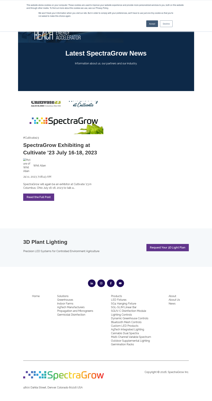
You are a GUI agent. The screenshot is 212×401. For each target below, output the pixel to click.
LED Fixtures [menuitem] (119, 299)
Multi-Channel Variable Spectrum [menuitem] (131, 336)
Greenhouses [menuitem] (65, 299)
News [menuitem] (172, 303)
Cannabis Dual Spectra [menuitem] (125, 333)
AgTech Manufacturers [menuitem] (71, 307)
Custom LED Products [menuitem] (124, 325)
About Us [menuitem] (174, 299)
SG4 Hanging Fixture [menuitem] (123, 303)
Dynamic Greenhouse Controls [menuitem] (129, 318)
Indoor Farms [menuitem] (65, 303)
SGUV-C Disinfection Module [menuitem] (128, 310)
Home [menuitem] (36, 296)
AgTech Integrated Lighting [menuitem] (127, 329)
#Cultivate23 (31, 137)
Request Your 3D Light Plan (167, 247)
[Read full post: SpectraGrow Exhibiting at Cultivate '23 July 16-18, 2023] (63, 117)
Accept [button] (152, 23)
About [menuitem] (172, 296)
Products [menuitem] (116, 296)
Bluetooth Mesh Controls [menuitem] (126, 322)
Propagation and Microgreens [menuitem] (75, 310)
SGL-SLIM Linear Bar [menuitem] (123, 307)
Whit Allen (39, 165)
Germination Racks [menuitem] (122, 344)
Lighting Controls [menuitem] (121, 314)
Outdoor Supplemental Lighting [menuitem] (130, 340)
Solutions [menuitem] (63, 296)
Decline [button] (166, 23)
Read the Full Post (39, 197)
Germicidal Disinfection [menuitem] (71, 314)
